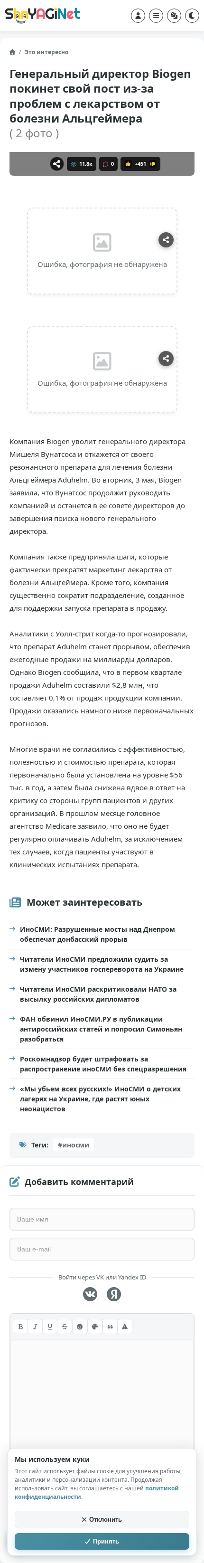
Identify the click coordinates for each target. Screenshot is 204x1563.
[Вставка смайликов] (79, 1326)
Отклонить (105, 1519)
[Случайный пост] (174, 16)
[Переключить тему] (192, 16)
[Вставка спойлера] (124, 1326)
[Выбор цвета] (94, 1326)
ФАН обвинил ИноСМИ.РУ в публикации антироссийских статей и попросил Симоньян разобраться (101, 1028)
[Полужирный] (20, 1326)
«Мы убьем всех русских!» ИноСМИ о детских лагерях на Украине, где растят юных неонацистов (100, 1098)
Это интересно (46, 52)
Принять (106, 1541)
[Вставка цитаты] (110, 1326)
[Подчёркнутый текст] (49, 1326)
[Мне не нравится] (153, 164)
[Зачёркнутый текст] (64, 1326)
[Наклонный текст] (35, 1326)
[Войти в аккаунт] (138, 16)
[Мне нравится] (128, 164)
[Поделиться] (57, 164)
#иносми (73, 1144)
